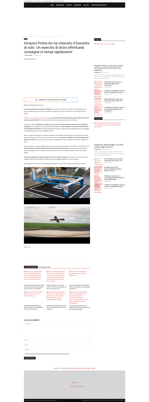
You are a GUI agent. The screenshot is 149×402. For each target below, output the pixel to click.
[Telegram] (115, 1)
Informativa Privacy (47, 1)
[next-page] (28, 313)
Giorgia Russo (97, 72)
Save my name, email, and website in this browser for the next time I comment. (48, 354)
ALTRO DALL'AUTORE (44, 267)
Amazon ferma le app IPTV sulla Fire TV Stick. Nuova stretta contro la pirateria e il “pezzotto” (79, 287)
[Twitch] (118, 1)
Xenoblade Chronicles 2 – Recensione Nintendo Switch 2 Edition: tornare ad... (113, 169)
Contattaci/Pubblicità (28, 1)
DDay (29, 247)
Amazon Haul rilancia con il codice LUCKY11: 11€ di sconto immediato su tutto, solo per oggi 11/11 (56, 287)
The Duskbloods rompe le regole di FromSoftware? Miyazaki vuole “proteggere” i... (114, 109)
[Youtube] (124, 1)
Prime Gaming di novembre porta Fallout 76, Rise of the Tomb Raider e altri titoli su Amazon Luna (33, 307)
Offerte (69, 5)
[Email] (45, 258)
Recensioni (60, 5)
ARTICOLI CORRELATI (31, 267)
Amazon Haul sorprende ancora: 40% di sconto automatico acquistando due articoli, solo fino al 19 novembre (34, 287)
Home (25, 36)
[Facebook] (103, 1)
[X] (121, 1)
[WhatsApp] (37, 258)
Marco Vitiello (28, 55)
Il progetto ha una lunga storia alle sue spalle (37, 118)
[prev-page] (25, 313)
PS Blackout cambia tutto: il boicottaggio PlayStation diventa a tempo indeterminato (114, 177)
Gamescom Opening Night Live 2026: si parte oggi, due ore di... (109, 146)
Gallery (86, 5)
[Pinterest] (112, 1)
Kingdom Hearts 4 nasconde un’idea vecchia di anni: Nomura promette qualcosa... (108, 68)
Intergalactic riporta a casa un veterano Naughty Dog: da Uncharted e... (113, 83)
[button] (123, 5)
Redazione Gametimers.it (58, 1)
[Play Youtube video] (57, 185)
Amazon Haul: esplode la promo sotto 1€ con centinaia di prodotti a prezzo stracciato (56, 307)
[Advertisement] (74, 21)
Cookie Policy (38, 1)
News (52, 5)
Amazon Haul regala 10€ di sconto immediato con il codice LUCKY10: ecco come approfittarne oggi (79, 307)
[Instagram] (106, 1)
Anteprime (77, 5)
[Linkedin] (109, 1)
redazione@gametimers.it (77, 386)
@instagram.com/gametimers (83, 368)
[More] (54, 258)
